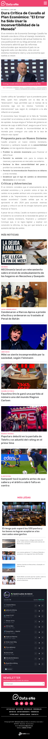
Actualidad (10, 709)
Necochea (19, 709)
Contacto (34, 714)
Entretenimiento (23, 712)
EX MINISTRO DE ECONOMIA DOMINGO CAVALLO (34, 89)
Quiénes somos (25, 714)
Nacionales (28, 709)
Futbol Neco (14, 714)
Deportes (12, 712)
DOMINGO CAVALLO (30, 88)
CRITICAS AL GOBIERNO (12, 88)
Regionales (37, 709)
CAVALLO (22, 88)
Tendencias (35, 712)
